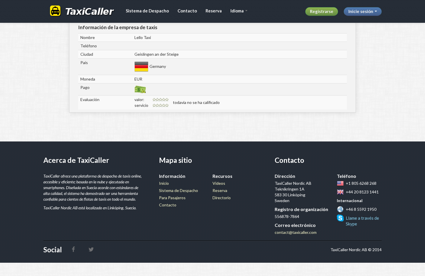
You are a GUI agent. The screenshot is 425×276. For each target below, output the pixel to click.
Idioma (237, 10)
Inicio (164, 183)
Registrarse (321, 11)
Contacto (187, 10)
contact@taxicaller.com (296, 232)
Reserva (214, 10)
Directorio (221, 197)
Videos (218, 183)
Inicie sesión (361, 11)
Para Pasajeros (172, 197)
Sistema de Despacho (147, 10)
